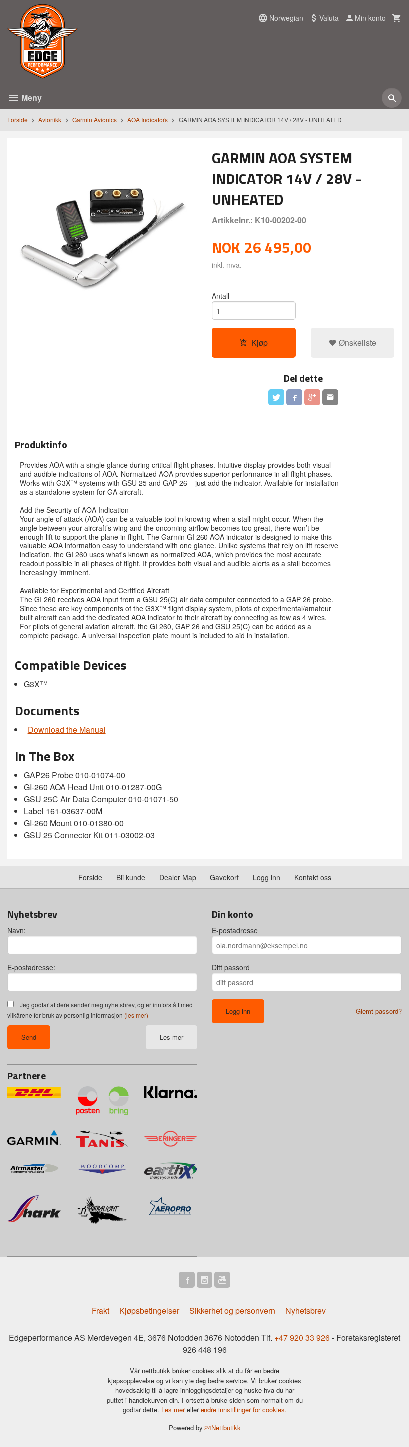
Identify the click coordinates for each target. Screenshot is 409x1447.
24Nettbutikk (222, 1427)
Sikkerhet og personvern (232, 1310)
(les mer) (136, 1015)
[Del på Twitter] (276, 397)
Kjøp (259, 342)
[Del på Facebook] (294, 397)
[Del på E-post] (330, 397)
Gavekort (224, 877)
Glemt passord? (379, 1011)
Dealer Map (177, 877)
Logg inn (266, 877)
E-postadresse (235, 930)
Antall (220, 296)
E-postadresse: (31, 967)
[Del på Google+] (312, 397)
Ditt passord (231, 967)
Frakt (100, 1310)
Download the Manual (67, 729)
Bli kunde (130, 877)
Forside (17, 119)
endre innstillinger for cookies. (244, 1409)
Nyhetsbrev (305, 1310)
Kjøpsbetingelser (149, 1310)
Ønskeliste (356, 342)
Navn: (16, 930)
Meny (30, 97)
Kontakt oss (312, 877)
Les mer (171, 1037)
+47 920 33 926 (302, 1337)
